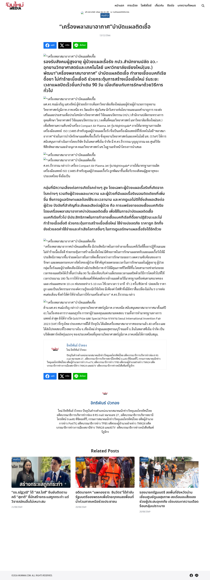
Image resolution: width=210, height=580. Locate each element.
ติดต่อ (170, 6)
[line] (197, 575)
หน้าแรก (119, 6)
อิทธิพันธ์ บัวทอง (105, 403)
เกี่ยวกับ (159, 6)
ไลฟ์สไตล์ (146, 6)
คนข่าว (105, 15)
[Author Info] (105, 397)
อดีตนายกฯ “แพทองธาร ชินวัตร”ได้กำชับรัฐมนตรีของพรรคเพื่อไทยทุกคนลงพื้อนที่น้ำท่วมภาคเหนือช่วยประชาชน (104, 497)
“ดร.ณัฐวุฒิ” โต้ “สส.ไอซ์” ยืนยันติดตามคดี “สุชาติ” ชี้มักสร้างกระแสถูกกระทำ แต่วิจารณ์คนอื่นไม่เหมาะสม (40, 497)
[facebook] (191, 575)
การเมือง (132, 6)
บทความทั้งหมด (187, 6)
